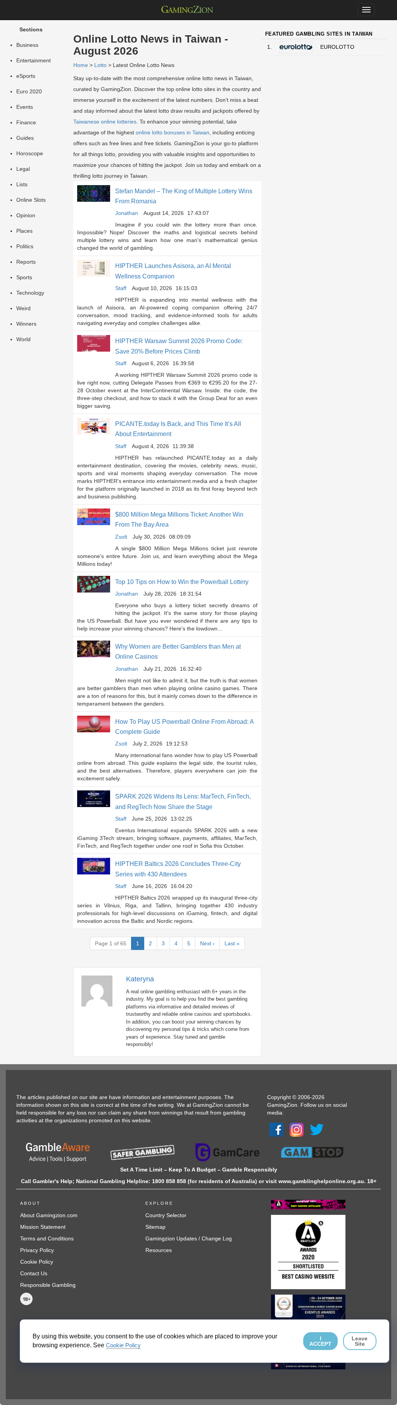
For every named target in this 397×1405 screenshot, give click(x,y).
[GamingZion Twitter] (316, 1129)
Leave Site (360, 1341)
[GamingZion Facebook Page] (276, 1129)
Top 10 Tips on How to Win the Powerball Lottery (182, 582)
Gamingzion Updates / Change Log (188, 1238)
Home (80, 65)
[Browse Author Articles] (100, 991)
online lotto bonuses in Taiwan (172, 132)
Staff (120, 288)
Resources (158, 1250)
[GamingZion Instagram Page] (296, 1129)
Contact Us (33, 1273)
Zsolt (121, 537)
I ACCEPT (320, 1341)
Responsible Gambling (48, 1285)
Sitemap (155, 1227)
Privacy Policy (37, 1250)
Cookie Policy (36, 1262)
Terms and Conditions (47, 1238)
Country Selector (165, 1215)
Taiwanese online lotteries (104, 122)
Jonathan (126, 213)
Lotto (100, 65)
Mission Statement (43, 1227)
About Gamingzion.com (49, 1215)
